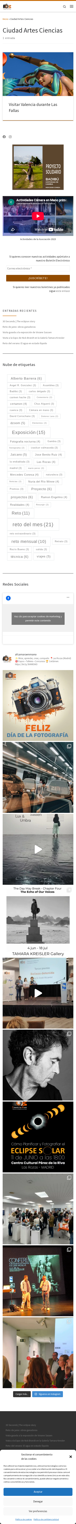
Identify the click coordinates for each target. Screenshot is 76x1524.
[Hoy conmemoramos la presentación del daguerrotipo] (38, 705)
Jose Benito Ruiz (48, 454)
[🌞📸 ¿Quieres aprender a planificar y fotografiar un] (38, 1137)
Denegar (38, 1501)
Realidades (19, 504)
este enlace (63, 291)
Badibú (16, 391)
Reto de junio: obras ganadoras (19, 326)
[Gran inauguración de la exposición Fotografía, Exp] (38, 1208)
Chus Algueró (44, 403)
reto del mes (33, 524)
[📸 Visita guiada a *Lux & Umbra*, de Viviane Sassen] (38, 849)
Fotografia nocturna (25, 441)
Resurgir (42, 505)
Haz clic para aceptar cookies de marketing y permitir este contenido (38, 618)
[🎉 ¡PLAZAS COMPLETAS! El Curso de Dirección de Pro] (38, 1065)
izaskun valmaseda (44, 447)
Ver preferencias (38, 1511)
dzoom (17, 423)
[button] (70, 1456)
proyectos (22, 497)
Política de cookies (23, 1519)
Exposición (28, 432)
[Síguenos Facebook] (4, 136)
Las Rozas (46, 461)
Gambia (54, 441)
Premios (17, 489)
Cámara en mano (41, 410)
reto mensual (28, 541)
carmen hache (20, 397)
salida (41, 549)
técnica (19, 556)
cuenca (16, 410)
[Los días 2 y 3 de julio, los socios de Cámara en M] (38, 921)
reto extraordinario (23, 533)
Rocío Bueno (19, 549)
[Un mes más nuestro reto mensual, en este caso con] (38, 777)
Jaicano (18, 454)
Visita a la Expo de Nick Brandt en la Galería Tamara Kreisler (34, 337)
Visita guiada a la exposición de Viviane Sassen (27, 332)
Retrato (61, 541)
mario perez (36, 468)
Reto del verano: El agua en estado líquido (25, 343)
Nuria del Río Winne (43, 481)
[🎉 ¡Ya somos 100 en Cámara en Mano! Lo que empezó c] (38, 993)
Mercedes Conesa (24, 474)
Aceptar (38, 1491)
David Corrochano (22, 416)
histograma (17, 448)
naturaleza (54, 474)
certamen (18, 403)
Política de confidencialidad (46, 1519)
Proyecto (41, 489)
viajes (44, 556)
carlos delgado (39, 391)
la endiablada (20, 461)
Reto (21, 513)
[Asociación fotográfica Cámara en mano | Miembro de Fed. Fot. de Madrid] (7, 5)
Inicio (5, 19)
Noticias (15, 481)
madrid (16, 468)
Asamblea (51, 385)
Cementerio (44, 397)
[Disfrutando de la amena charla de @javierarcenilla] (38, 1280)
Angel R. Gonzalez (23, 385)
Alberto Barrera (26, 378)
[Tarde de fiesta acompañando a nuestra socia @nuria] (38, 1352)
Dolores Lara (49, 416)
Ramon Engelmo (54, 497)
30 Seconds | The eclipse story (19, 321)
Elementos (39, 423)
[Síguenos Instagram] (10, 136)
